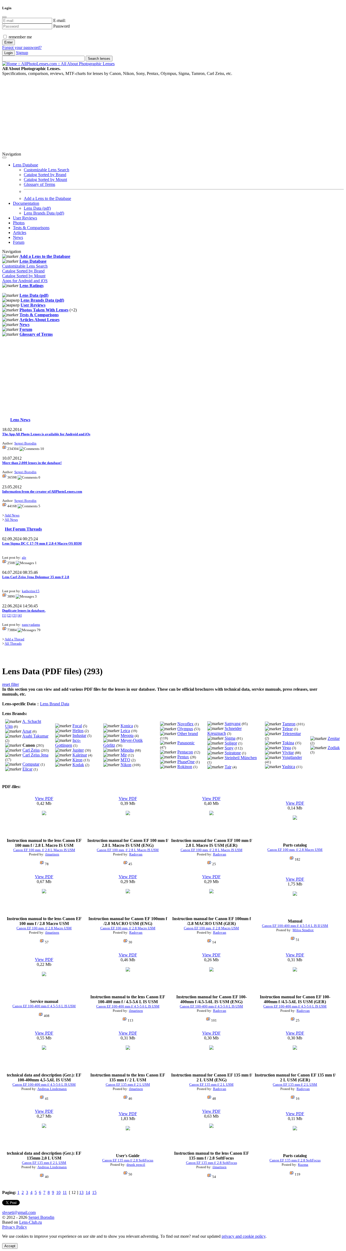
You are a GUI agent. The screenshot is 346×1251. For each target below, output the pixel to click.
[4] (20, 615)
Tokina (288, 742)
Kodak (78, 764)
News (18, 237)
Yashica (288, 766)
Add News (12, 515)
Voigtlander (292, 757)
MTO (125, 760)
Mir (124, 755)
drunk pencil (136, 1165)
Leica (125, 730)
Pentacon (185, 752)
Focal (77, 725)
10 (58, 1192)
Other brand (187, 733)
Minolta (127, 750)
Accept (9, 1246)
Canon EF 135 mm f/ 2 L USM (128, 1084)
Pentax (183, 757)
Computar (30, 764)
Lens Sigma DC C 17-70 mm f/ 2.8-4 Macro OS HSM (42, 543)
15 (94, 1192)
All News (11, 520)
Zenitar (334, 738)
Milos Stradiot (303, 930)
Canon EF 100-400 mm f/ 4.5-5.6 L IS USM (44, 1006)
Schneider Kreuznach (224, 731)
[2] (9, 615)
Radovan (135, 854)
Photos (19, 222)
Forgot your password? (22, 47)
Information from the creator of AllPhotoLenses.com (42, 491)
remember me (20, 37)
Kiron (77, 760)
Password (61, 26)
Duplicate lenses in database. (23, 610)
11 (65, 1192)
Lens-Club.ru (30, 1222)
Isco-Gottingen (68, 743)
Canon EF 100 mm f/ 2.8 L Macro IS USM (44, 850)
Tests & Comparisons (31, 227)
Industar (79, 735)
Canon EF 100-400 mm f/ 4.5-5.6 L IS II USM (295, 926)
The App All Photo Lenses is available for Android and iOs (46, 434)
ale (24, 557)
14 (88, 1192)
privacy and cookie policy (243, 1236)
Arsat (26, 731)
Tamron (288, 724)
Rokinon (184, 766)
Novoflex (185, 724)
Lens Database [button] (25, 165)
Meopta (127, 735)
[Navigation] (4, 157)
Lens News (20, 419)
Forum (18, 242)
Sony (229, 748)
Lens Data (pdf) (37, 208)
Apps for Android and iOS (25, 280)
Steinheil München (241, 757)
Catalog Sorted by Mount (45, 179)
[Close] (4, 17)
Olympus (185, 728)
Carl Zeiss (31, 750)
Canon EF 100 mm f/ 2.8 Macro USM (294, 850)
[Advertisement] (164, 114)
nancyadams (31, 625)
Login (8, 53)
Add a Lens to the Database (47, 198)
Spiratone (233, 752)
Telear (287, 728)
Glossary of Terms (39, 184)
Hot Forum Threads (23, 529)
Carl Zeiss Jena (35, 755)
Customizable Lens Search (46, 169)
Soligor (231, 743)
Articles (19, 232)
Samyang (233, 723)
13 (81, 1192)
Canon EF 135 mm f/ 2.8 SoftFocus (127, 1160)
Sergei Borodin (25, 443)
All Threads (13, 643)
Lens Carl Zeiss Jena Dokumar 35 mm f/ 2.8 (35, 577)
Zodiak (334, 747)
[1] (4, 615)
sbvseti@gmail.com (19, 1212)
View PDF (44, 798)
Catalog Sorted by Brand (45, 174)
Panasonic (186, 742)
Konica (127, 725)
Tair (228, 767)
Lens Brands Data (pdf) (44, 213)
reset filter (10, 684)
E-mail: (59, 20)
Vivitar (288, 752)
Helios (78, 730)
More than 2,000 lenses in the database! (32, 463)
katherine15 (30, 591)
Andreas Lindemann (52, 1089)
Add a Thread (14, 639)
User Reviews (25, 218)
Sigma (230, 738)
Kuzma (303, 1165)
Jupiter (78, 750)
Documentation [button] (26, 203)
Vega (286, 747)
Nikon (126, 764)
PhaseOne (186, 761)
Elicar (27, 769)
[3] (14, 615)
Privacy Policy (14, 1227)
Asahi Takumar (35, 736)
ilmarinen (52, 854)
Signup (22, 52)
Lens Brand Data (54, 704)
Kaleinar (79, 755)
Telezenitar (291, 733)
